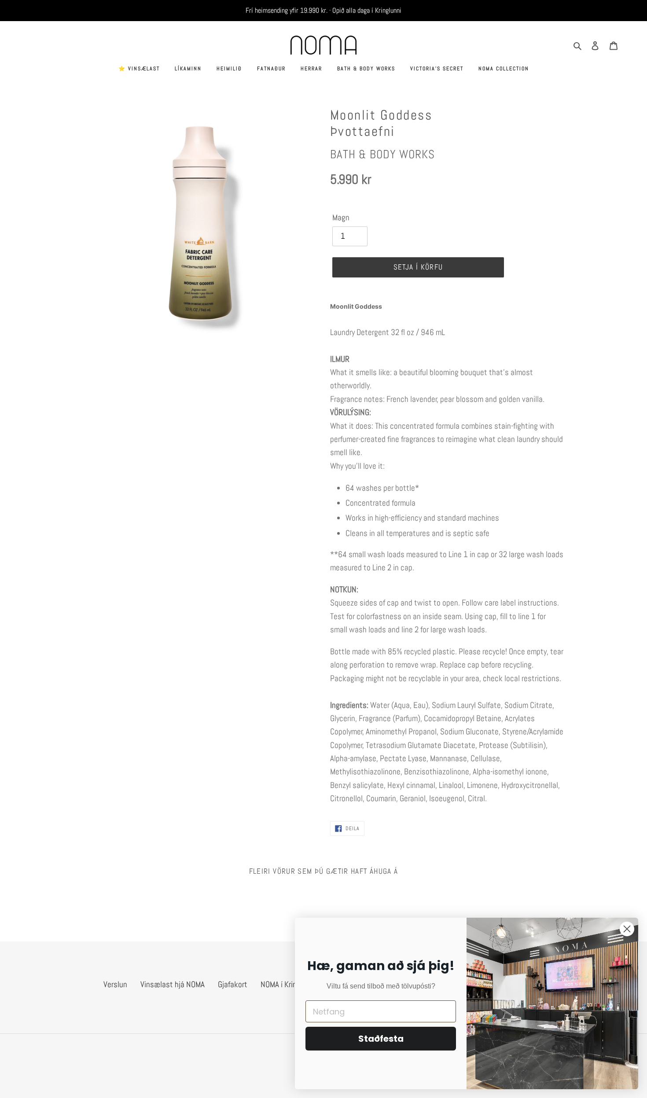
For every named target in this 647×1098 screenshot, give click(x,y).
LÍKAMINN (188, 68)
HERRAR (311, 68)
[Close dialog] (627, 929)
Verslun (115, 984)
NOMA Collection (503, 68)
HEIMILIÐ (229, 68)
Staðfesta (381, 1038)
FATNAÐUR (271, 68)
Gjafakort (232, 984)
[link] (446, 306)
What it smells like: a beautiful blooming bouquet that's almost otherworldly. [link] (437, 386)
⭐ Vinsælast (139, 68)
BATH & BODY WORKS (366, 68)
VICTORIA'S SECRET (436, 68)
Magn (340, 217)
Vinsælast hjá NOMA (172, 984)
